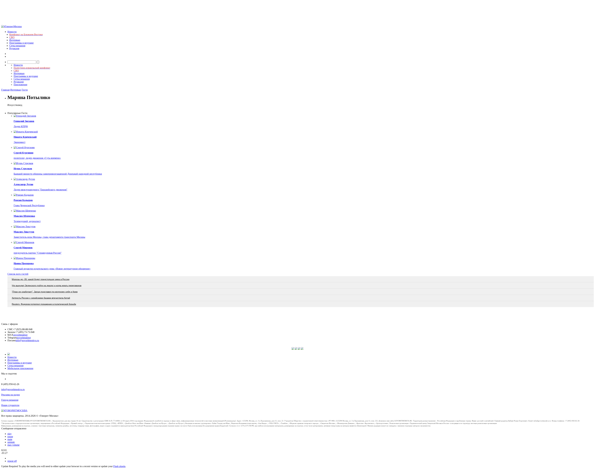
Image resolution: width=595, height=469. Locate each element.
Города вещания (9, 400)
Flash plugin (119, 466)
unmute (11, 442)
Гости (25, 89)
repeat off (12, 461)
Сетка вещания (17, 45)
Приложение (20, 84)
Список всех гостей (17, 274)
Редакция (14, 48)
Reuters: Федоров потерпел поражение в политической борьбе (44, 304)
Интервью (14, 40)
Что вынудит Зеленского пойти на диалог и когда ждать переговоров (46, 285)
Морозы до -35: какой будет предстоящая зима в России (40, 279)
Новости (12, 31)
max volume (13, 445)
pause (10, 436)
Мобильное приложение (20, 368)
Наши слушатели (10, 405)
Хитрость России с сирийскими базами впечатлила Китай (41, 298)
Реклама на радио (10, 394)
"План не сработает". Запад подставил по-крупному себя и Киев (44, 291)
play (9, 433)
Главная (5, 89)
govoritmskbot (20, 335)
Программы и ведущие (21, 43)
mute (9, 439)
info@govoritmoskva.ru (27, 340)
